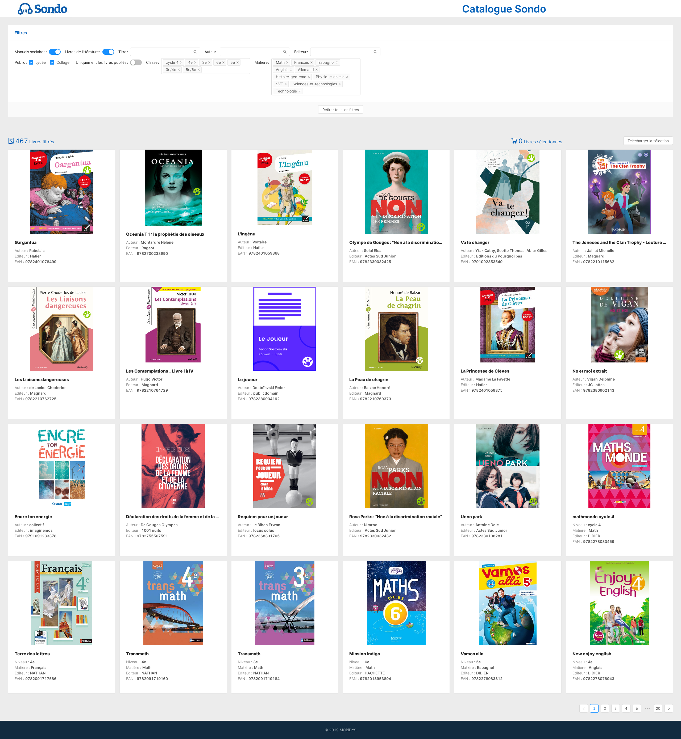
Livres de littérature (82, 51)
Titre (122, 51)
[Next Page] (669, 708)
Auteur (210, 51)
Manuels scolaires (30, 51)
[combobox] (205, 66)
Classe (151, 62)
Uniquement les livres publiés (101, 62)
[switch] (55, 52)
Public (20, 62)
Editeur (300, 51)
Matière (261, 62)
